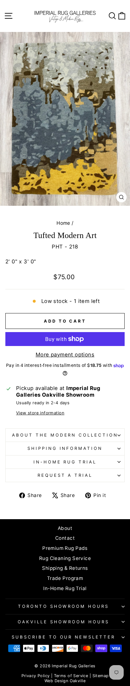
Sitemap (100, 675)
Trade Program (65, 578)
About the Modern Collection (65, 434)
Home (63, 223)
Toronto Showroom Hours (63, 606)
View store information (40, 412)
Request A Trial (65, 475)
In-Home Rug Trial (65, 461)
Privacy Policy (35, 675)
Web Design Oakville (65, 680)
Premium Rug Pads (65, 548)
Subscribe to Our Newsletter (63, 636)
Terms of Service (71, 675)
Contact (65, 538)
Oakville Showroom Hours (63, 621)
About (65, 528)
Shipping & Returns (65, 568)
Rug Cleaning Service (65, 558)
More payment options (65, 354)
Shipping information (65, 448)
